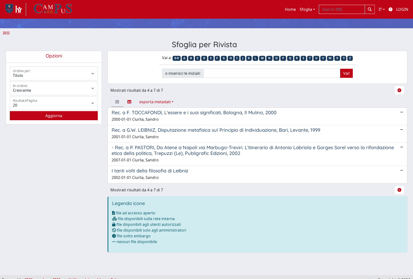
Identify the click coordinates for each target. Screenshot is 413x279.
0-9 (176, 58)
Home (290, 9)
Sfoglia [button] (306, 9)
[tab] (117, 102)
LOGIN (402, 9)
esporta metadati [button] (155, 101)
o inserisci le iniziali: (183, 73)
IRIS (6, 33)
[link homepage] (14, 9)
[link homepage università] (53, 9)
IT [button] (380, 9)
